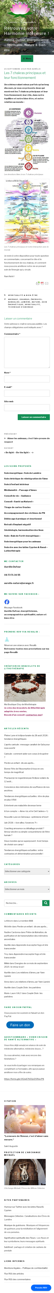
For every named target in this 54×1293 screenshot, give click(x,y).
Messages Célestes (13, 1216)
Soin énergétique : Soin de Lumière (22, 473)
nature (36, 302)
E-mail (8, 387)
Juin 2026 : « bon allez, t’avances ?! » (20, 822)
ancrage (13, 299)
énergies (36, 299)
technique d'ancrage (21, 307)
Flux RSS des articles (14, 1273)
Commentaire (12, 334)
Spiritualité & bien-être (23, 295)
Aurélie (36, 69)
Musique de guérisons (14, 1225)
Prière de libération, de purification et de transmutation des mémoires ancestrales (26, 936)
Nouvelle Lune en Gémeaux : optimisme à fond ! (26, 817)
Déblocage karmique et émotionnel (23, 519)
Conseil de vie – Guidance (17, 496)
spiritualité (32, 304)
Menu (28, 58)
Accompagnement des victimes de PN (24, 513)
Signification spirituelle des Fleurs (20, 1238)
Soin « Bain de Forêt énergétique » (22, 536)
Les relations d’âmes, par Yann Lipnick (32, 982)
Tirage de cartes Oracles (17, 507)
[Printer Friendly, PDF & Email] (42, 283)
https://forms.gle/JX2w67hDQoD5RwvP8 (24, 1079)
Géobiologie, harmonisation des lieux (23, 530)
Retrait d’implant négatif (17, 524)
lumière (26, 302)
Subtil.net (8, 1247)
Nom (7, 372)
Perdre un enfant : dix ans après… (19, 763)
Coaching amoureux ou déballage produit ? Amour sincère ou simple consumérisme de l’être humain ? (27, 832)
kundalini (14, 302)
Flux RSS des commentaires (17, 1279)
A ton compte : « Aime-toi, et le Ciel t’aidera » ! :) (26, 811)
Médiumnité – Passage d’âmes (20, 490)
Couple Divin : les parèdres (28, 987)
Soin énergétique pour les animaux (22, 541)
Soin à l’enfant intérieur (16, 484)
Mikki (6, 963)
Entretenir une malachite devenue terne (22, 805)
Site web (8, 401)
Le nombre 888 (25, 921)
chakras (25, 299)
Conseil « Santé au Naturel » (19, 501)
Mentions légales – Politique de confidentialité (26, 1268)
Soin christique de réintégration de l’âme (26, 478)
